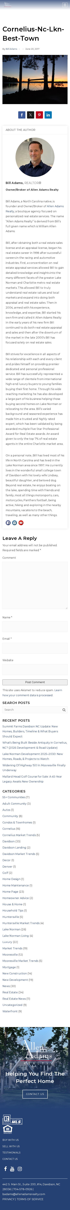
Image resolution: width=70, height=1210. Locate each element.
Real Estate (10, 992)
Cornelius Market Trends (19, 835)
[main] (35, 513)
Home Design (11, 879)
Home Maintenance (15, 885)
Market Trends (12, 948)
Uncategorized (12, 1005)
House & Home (12, 904)
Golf (5, 872)
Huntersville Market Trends (21, 923)
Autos (6, 809)
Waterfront (10, 1011)
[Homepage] (7, 5)
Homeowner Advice (15, 898)
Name (7, 617)
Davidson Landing (14, 847)
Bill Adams (11, 49)
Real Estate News (14, 998)
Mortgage (9, 967)
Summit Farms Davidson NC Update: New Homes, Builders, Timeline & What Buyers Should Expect (30, 731)
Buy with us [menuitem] (10, 1140)
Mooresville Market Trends (20, 960)
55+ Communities (13, 797)
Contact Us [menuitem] (10, 1159)
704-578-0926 (22, 1189)
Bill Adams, (23, 183)
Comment (9, 557)
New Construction (14, 973)
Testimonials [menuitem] (11, 1152)
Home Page (10, 891)
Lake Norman (11, 929)
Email (7, 638)
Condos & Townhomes (17, 822)
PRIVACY (8, 1199)
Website (7, 660)
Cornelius (8, 828)
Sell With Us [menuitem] (11, 1146)
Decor (6, 860)
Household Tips (12, 910)
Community (10, 816)
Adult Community (14, 803)
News (6, 986)
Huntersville (10, 917)
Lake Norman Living (15, 935)
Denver (7, 866)
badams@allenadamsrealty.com (23, 1194)
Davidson (8, 841)
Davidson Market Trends (18, 854)
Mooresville (10, 954)
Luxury (7, 942)
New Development (15, 979)
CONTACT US (35, 1094)
